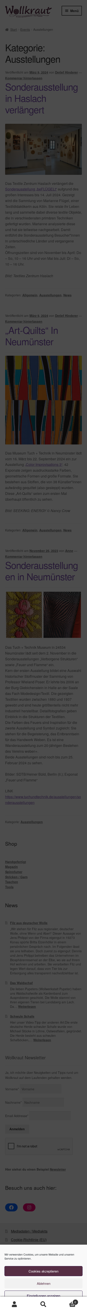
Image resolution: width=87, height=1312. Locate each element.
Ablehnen (43, 1283)
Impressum (66, 1306)
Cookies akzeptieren (43, 1271)
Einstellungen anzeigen (43, 1295)
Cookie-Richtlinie (24, 1306)
